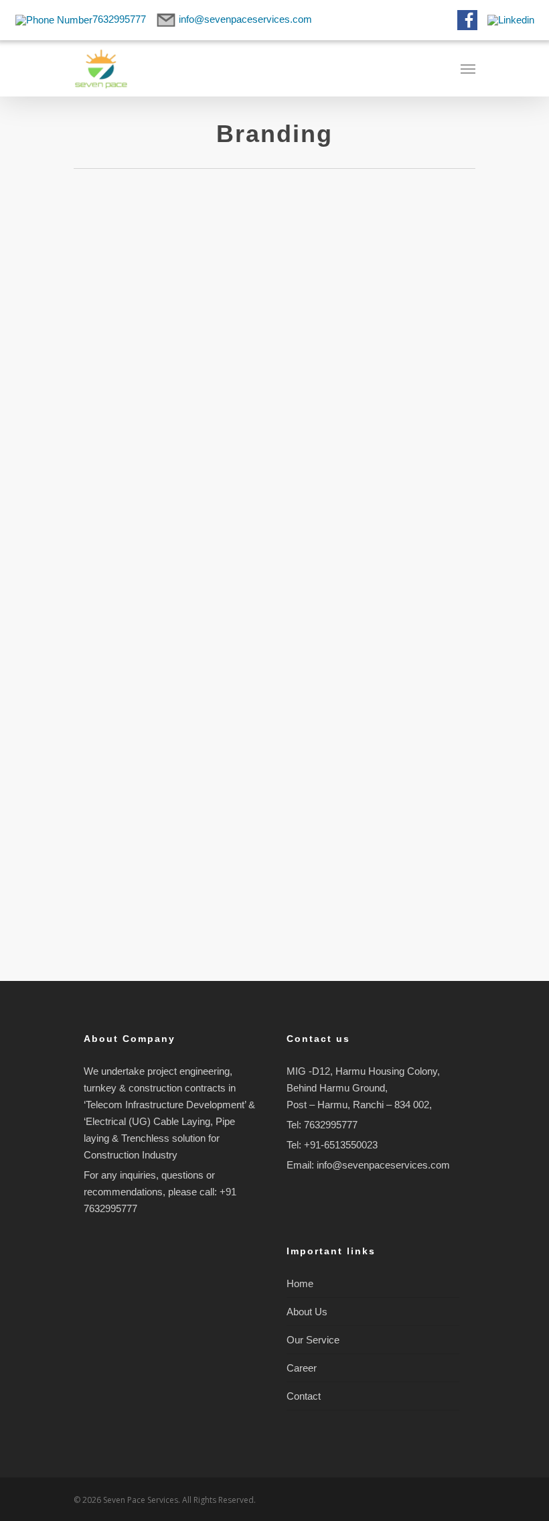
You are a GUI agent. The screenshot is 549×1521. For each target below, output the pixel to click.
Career (302, 1368)
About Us (307, 1311)
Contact (304, 1396)
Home (300, 1283)
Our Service (313, 1339)
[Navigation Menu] (468, 68)
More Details (174, 313)
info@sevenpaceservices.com (383, 1165)
